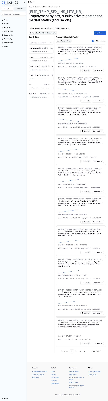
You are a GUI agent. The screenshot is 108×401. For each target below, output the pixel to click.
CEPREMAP (76, 395)
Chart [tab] (68, 41)
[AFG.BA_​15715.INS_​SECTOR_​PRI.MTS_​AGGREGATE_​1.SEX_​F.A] (80, 47)
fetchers (72, 388)
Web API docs (73, 382)
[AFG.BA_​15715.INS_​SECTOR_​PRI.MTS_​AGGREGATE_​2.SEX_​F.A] (80, 138)
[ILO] (30, 7)
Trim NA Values (101, 41)
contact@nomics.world (39, 372)
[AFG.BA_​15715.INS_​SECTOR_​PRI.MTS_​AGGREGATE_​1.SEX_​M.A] (80, 78)
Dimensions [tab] (46, 33)
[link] (43, 7)
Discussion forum (38, 374)
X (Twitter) (35, 377)
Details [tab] (38, 33)
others (71, 380)
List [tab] (58, 41)
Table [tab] (63, 41)
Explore (53, 374)
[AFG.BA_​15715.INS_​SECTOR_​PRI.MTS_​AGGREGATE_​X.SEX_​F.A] (80, 320)
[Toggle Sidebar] (27, 200)
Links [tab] (54, 33)
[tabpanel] (67, 194)
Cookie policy (92, 374)
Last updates (55, 377)
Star (86, 70)
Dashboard (72, 374)
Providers (54, 380)
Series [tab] (32, 33)
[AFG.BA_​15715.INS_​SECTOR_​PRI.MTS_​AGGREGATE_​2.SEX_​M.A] (80, 168)
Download (98, 33)
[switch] (93, 41)
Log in (7, 8)
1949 (93, 351)
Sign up (20, 8)
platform (81, 385)
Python (79, 377)
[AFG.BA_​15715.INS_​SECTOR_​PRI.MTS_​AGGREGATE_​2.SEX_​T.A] (79, 199)
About (53, 372)
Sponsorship (55, 383)
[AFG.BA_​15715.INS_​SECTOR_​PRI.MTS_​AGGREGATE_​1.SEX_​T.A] (79, 108)
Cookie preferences (94, 372)
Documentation (74, 372)
